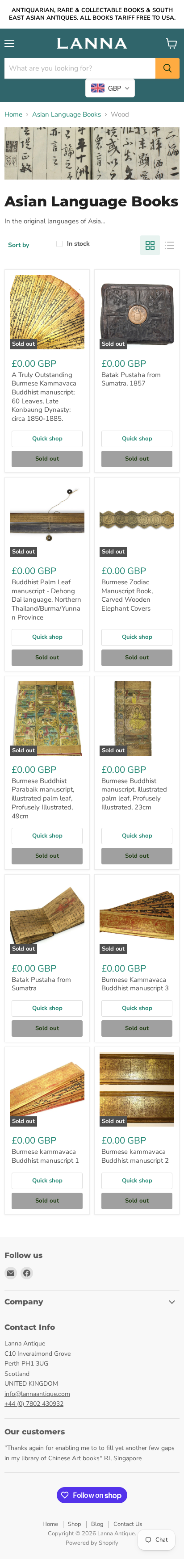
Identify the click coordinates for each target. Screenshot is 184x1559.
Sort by (18, 245)
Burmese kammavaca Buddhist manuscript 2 (135, 1156)
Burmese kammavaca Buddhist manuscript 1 (45, 1156)
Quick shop (47, 439)
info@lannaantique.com (37, 1394)
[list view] (170, 245)
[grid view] (150, 245)
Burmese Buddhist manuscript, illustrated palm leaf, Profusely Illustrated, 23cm (134, 794)
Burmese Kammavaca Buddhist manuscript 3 (135, 984)
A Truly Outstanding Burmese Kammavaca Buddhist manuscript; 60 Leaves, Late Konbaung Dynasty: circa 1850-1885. (44, 396)
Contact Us (127, 1524)
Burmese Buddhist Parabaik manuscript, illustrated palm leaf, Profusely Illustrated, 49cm (43, 798)
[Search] (167, 68)
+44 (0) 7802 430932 (33, 1404)
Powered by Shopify (92, 1543)
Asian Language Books (66, 114)
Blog (97, 1524)
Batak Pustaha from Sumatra (41, 984)
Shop (74, 1524)
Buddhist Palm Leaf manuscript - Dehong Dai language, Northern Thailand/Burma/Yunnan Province (46, 600)
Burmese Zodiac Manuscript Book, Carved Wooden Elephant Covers (127, 595)
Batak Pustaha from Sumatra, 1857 (131, 379)
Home (13, 114)
